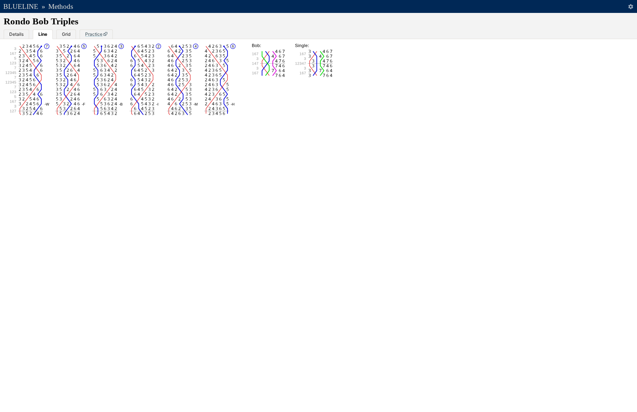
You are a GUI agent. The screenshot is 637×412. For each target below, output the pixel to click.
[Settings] (630, 6)
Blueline (20, 6)
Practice (93, 34)
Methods (60, 6)
